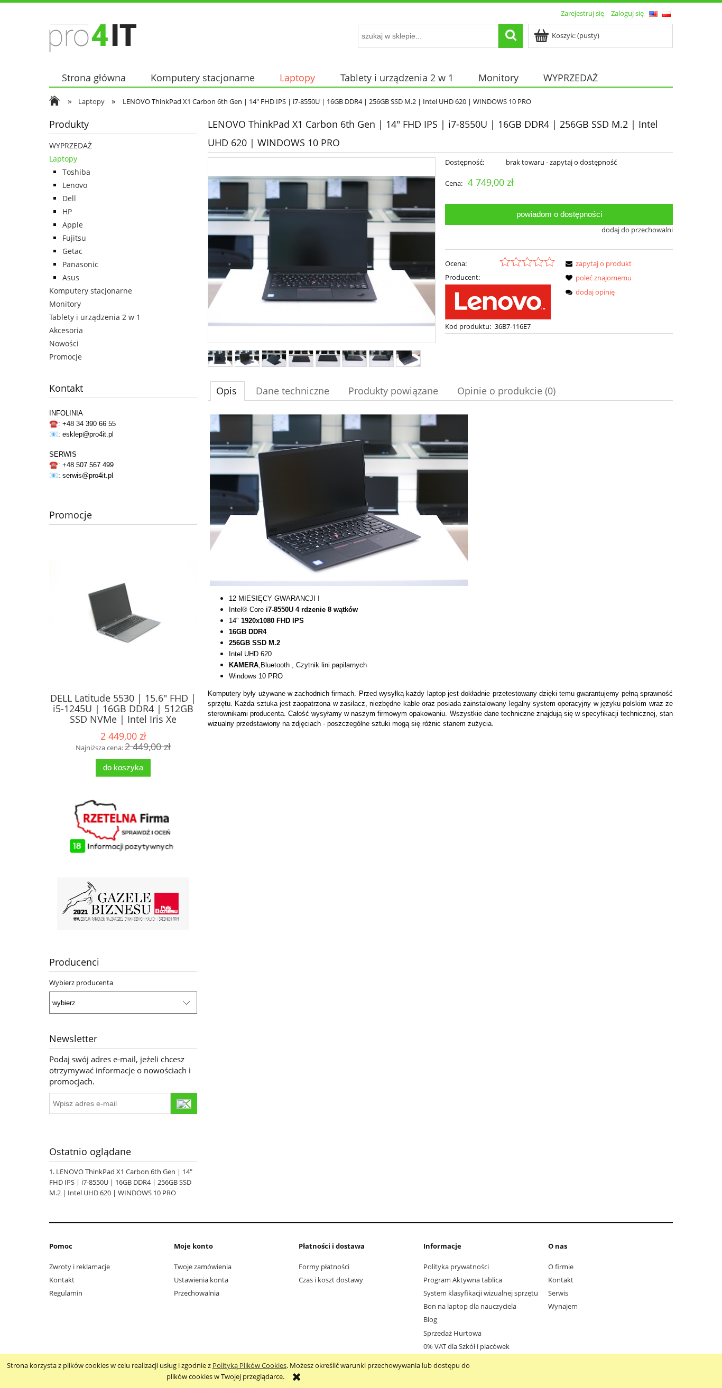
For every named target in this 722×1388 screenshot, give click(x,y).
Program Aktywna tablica (462, 1280)
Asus (70, 277)
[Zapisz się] (184, 1103)
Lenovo (74, 185)
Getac (72, 251)
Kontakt (62, 1280)
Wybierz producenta (81, 982)
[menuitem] (93, 78)
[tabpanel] (440, 571)
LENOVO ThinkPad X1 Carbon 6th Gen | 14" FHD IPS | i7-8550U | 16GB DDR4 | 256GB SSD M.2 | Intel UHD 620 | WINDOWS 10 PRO (120, 1182)
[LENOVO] (498, 301)
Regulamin (65, 1293)
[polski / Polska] (666, 13)
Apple (72, 225)
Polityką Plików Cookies (249, 1365)
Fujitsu (74, 238)
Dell (69, 198)
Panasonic (80, 264)
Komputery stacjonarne (90, 291)
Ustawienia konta (201, 1280)
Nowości (64, 343)
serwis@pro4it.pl (87, 475)
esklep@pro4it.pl (88, 434)
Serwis (558, 1293)
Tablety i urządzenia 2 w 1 (95, 317)
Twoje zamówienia (203, 1266)
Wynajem (563, 1306)
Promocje (65, 357)
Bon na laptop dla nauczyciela (469, 1306)
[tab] (227, 390)
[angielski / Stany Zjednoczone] (653, 13)
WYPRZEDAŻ (70, 145)
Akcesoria (66, 330)
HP (67, 211)
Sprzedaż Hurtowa (452, 1333)
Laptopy (63, 159)
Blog (430, 1319)
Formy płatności (324, 1266)
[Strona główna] (92, 36)
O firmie (560, 1266)
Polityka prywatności (456, 1266)
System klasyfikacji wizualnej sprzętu (480, 1293)
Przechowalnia (196, 1293)
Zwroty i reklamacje (79, 1266)
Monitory (65, 304)
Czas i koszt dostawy (331, 1280)
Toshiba (76, 172)
